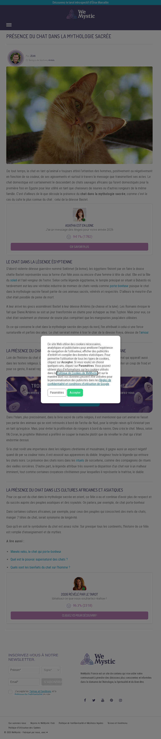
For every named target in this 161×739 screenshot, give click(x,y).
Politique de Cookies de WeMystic (77, 373)
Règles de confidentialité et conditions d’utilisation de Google (79, 382)
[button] (57, 393)
